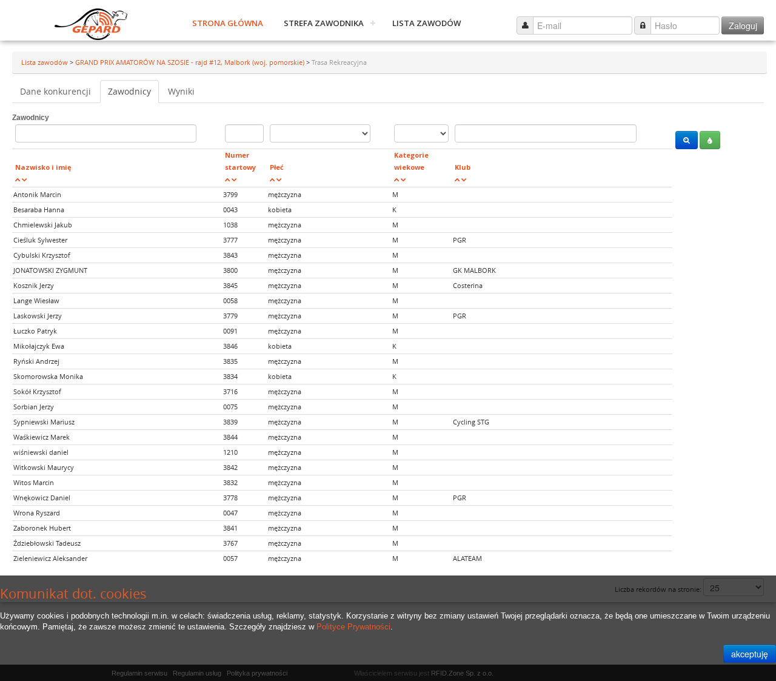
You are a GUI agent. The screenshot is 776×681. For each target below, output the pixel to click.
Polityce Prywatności (353, 626)
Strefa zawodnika (324, 23)
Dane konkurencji (55, 91)
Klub (462, 167)
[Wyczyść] (710, 140)
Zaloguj (743, 25)
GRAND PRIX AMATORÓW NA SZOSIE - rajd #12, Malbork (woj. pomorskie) (190, 62)
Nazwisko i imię (43, 167)
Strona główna (227, 23)
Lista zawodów (426, 23)
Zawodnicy (129, 91)
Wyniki (181, 91)
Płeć (277, 167)
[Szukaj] (686, 140)
